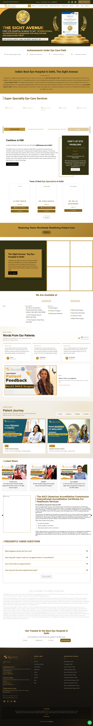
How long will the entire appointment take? (21, 570)
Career (35, 672)
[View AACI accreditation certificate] (76, 511)
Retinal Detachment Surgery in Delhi (72, 688)
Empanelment (65, 5)
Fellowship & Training (43, 5)
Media (77, 5)
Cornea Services (82, 120)
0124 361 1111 (8, 683)
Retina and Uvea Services (28, 120)
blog (82, 5)
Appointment (75, 169)
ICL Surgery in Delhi (68, 664)
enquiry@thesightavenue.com (12, 697)
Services (71, 5)
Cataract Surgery (55, 310)
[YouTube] (75, 2)
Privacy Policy (46, 716)
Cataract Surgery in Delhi (69, 666)
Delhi (49, 2)
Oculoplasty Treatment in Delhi (70, 677)
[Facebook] (69, 2)
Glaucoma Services (64, 120)
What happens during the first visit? (18, 551)
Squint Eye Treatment (78, 313)
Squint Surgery (46, 120)
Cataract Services (10, 120)
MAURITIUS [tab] (75, 300)
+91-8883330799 (54, 2)
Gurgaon (38, 2)
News (35, 682)
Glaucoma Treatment (56, 313)
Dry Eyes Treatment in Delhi (70, 674)
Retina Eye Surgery (77, 310)
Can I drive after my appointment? (18, 564)
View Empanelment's (12, 164)
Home (29, 5)
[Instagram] (72, 2)
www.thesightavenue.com (12, 695)
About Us (34, 5)
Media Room (37, 669)
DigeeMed (51, 721)
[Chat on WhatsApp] (90, 723)
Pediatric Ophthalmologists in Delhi (71, 685)
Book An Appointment (84, 1)
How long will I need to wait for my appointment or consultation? (29, 558)
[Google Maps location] (11, 701)
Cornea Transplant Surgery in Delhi (71, 680)
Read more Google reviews (64, 385)
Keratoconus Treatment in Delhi (70, 682)
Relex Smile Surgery (78, 318)
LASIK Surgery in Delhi (68, 661)
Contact (87, 5)
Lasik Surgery (54, 308)
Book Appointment (65, 640)
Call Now (46, 232)
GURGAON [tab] (46, 300)
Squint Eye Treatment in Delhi (70, 672)
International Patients (54, 5)
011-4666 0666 (8, 672)
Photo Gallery (13, 273)
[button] (31, 380)
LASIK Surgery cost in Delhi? (44, 145)
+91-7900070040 (44, 2)
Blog (35, 680)
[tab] (14, 129)
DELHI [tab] (17, 300)
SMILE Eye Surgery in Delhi (69, 669)
